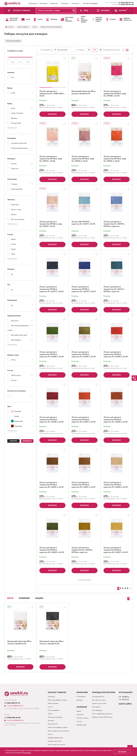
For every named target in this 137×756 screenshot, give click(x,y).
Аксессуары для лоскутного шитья (58, 733)
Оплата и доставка (99, 703)
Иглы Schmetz (53, 703)
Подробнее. (26, 753)
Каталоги (80, 714)
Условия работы (98, 696)
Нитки (50, 707)
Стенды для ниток (55, 741)
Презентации (81, 725)
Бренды (79, 700)
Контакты (75, 3)
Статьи (79, 721)
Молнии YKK (53, 724)
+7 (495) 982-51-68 (125, 4)
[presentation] (125, 599)
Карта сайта (125, 704)
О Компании (81, 696)
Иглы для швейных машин (57, 700)
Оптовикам (96, 707)
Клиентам (53, 3)
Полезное (64, 3)
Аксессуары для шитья (56, 744)
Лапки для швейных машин (57, 727)
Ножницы (51, 696)
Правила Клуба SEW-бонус (102, 717)
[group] (52, 72)
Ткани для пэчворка (13, 41)
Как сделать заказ (99, 700)
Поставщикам (97, 710)
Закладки (105, 11)
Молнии (51, 720)
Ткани (50, 714)
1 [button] (128, 598)
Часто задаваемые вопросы (102, 714)
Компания (43, 3)
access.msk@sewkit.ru (15, 720)
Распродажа (32, 3)
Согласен (122, 752)
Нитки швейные (54, 710)
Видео (79, 711)
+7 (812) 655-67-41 (125, 2)
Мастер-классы (83, 718)
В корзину (52, 114)
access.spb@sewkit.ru (15, 706)
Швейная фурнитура (55, 738)
